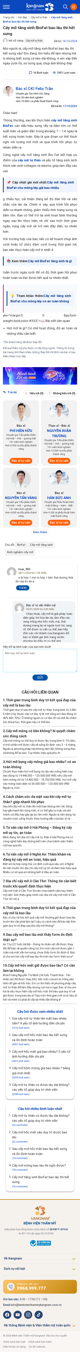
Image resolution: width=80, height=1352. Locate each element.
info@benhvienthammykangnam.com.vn (36, 1304)
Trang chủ (8, 17)
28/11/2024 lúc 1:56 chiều (32, 573)
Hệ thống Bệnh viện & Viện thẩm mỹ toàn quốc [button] (37, 1325)
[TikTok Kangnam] (39, 1315)
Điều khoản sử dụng (14, 1346)
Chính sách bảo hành (40, 1341)
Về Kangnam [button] (13, 1258)
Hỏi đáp (22, 17)
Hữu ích (36, 393)
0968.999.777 (31, 1288)
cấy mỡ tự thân (29, 160)
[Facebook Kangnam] (7, 1315)
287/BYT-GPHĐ (59, 1229)
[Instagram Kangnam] (28, 1315)
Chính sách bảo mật (14, 1341)
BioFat (21, 545)
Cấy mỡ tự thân (39, 17)
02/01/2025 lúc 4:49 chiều (40, 609)
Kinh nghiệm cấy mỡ (20, 552)
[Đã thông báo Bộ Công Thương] (40, 1246)
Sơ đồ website (37, 1346)
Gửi (40, 677)
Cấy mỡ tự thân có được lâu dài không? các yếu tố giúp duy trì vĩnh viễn (41, 1089)
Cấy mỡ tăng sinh (41, 545)
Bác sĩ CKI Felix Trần (34, 88)
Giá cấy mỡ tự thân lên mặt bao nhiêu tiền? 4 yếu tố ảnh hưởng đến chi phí (39, 1022)
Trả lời (12, 392)
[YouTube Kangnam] (18, 1315)
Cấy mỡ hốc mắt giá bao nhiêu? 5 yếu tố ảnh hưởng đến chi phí (41, 1056)
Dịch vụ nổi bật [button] (14, 1269)
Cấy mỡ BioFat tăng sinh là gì (50, 261)
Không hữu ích (64, 393)
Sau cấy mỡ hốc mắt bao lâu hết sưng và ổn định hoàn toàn (39, 1039)
